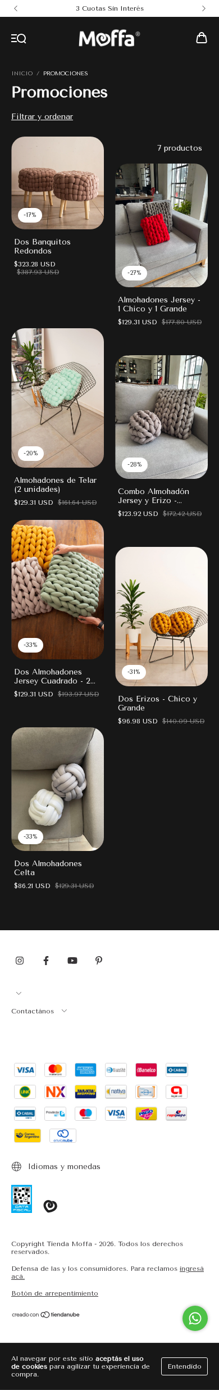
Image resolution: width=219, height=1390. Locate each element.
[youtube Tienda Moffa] (72, 961)
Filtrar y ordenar (42, 116)
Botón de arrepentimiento (54, 1293)
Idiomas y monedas (63, 1166)
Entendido (184, 1366)
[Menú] (18, 39)
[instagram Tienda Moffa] (19, 961)
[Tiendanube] (46, 1316)
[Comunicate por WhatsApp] (195, 1318)
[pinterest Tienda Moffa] (98, 961)
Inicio (22, 73)
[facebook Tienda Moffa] (46, 961)
